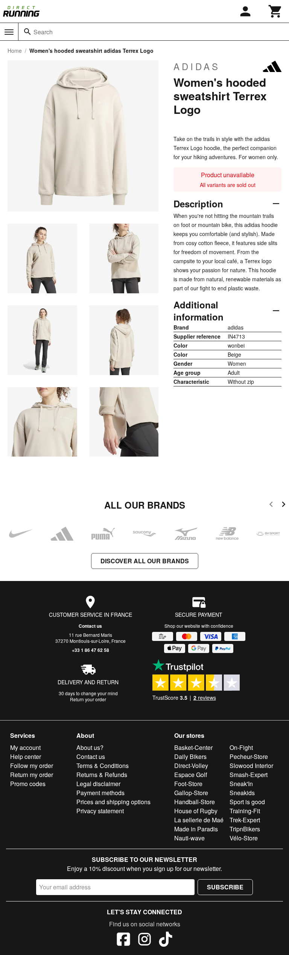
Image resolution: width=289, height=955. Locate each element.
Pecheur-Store (249, 756)
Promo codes (28, 783)
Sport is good (247, 801)
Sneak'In (241, 783)
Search (43, 32)
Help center (25, 756)
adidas (196, 66)
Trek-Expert (245, 820)
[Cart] (275, 11)
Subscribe (225, 887)
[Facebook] (123, 940)
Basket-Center (193, 747)
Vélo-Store (244, 838)
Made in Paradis (196, 829)
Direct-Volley (191, 765)
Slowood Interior (251, 765)
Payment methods (100, 792)
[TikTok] (165, 940)
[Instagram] (144, 940)
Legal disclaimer (98, 783)
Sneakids (242, 792)
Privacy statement (100, 810)
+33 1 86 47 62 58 (90, 650)
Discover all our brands (144, 560)
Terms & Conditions (102, 765)
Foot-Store (188, 783)
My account (25, 747)
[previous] (271, 505)
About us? (89, 747)
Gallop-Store (191, 792)
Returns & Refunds (101, 774)
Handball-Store (194, 801)
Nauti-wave (189, 838)
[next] (283, 505)
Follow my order (31, 765)
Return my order (31, 774)
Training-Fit (245, 810)
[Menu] (9, 32)
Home (15, 50)
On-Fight (241, 747)
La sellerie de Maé (199, 820)
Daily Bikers (190, 756)
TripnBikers (245, 829)
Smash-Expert (249, 774)
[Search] (27, 31)
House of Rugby (196, 810)
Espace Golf (190, 774)
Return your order (88, 699)
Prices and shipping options (113, 801)
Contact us (90, 626)
